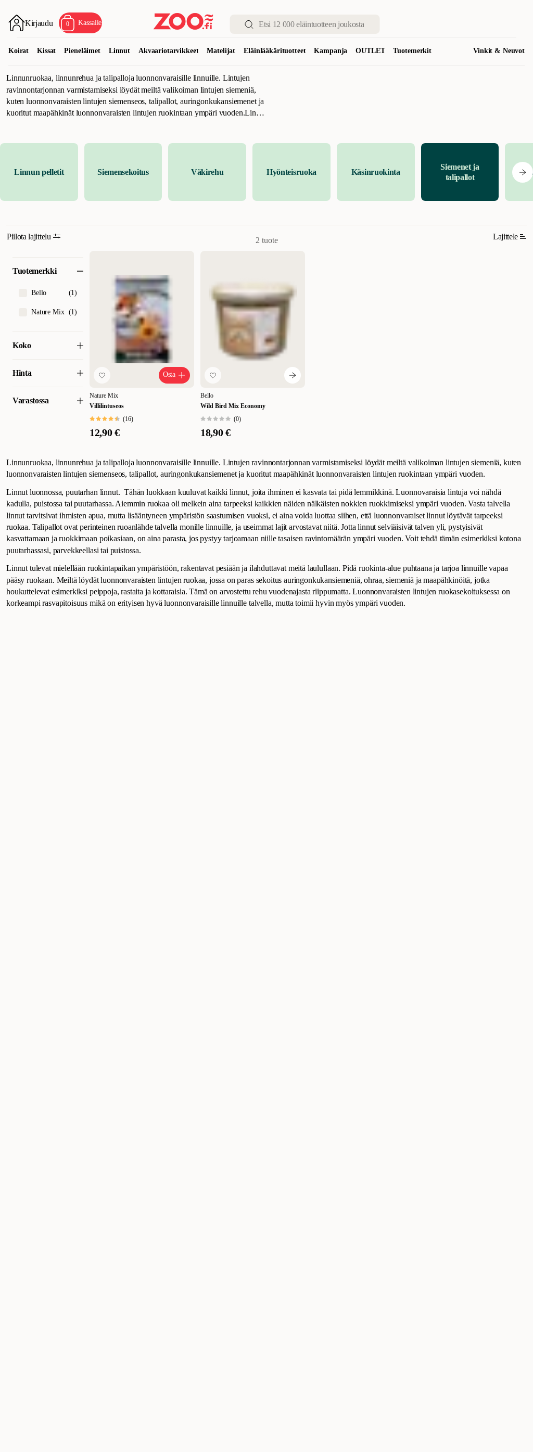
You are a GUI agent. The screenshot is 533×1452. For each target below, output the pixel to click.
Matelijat (221, 51)
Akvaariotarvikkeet (168, 51)
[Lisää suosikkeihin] (102, 375)
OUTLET (370, 51)
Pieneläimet (82, 51)
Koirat (18, 51)
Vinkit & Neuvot (499, 51)
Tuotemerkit (412, 51)
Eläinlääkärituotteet (275, 51)
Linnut (119, 51)
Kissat (46, 51)
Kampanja (330, 51)
